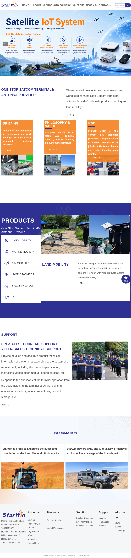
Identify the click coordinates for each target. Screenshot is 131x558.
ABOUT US (39, 5)
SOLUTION (66, 5)
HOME (25, 5)
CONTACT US (105, 5)
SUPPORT (78, 5)
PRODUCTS (52, 5)
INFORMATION (92, 5)
